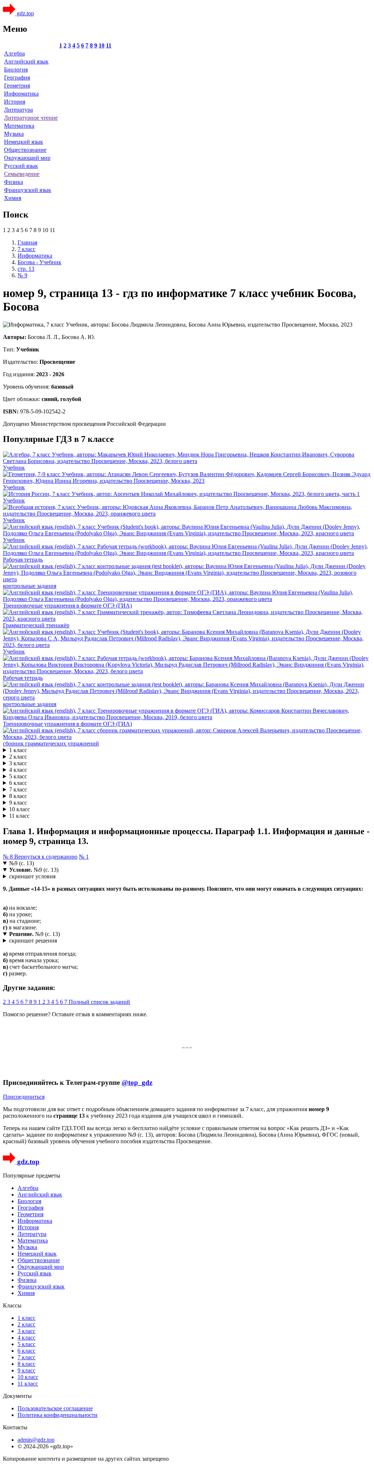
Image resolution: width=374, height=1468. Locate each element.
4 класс (18, 770)
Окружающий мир (27, 158)
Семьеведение (21, 174)
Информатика (21, 93)
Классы (12, 1305)
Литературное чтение (31, 118)
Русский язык (21, 166)
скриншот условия (32, 876)
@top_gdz (137, 1082)
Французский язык (27, 190)
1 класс (18, 750)
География (17, 77)
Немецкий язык (23, 142)
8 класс (18, 796)
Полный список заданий (99, 1002)
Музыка (14, 134)
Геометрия (17, 85)
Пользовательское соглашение (55, 1408)
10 (101, 45)
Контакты (15, 1427)
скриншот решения (33, 940)
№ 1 (84, 857)
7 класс (18, 789)
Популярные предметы (31, 1175)
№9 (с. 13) (21, 863)
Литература (18, 110)
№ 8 (8, 857)
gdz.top (24, 13)
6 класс (18, 783)
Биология (16, 69)
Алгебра (14, 53)
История (14, 102)
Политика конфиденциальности (58, 1415)
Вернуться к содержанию (45, 857)
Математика (19, 126)
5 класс (18, 776)
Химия (12, 198)
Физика (13, 182)
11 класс (19, 816)
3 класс (18, 763)
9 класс (18, 802)
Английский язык (26, 61)
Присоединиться (24, 1097)
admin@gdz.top (36, 1440)
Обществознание (25, 150)
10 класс (19, 809)
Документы (17, 1396)
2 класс (18, 757)
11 (108, 45)
